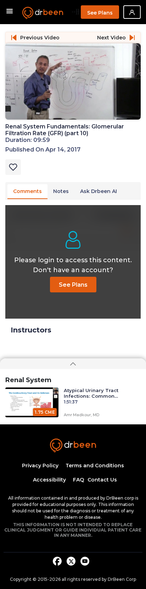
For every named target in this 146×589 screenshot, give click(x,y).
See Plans (100, 13)
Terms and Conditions (95, 465)
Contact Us (102, 480)
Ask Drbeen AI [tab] (98, 191)
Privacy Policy (40, 465)
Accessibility (49, 480)
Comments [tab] (27, 191)
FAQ (78, 480)
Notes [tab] (61, 191)
